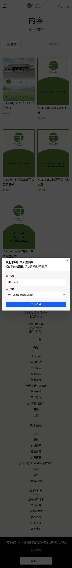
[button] (36, 282)
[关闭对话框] (67, 260)
